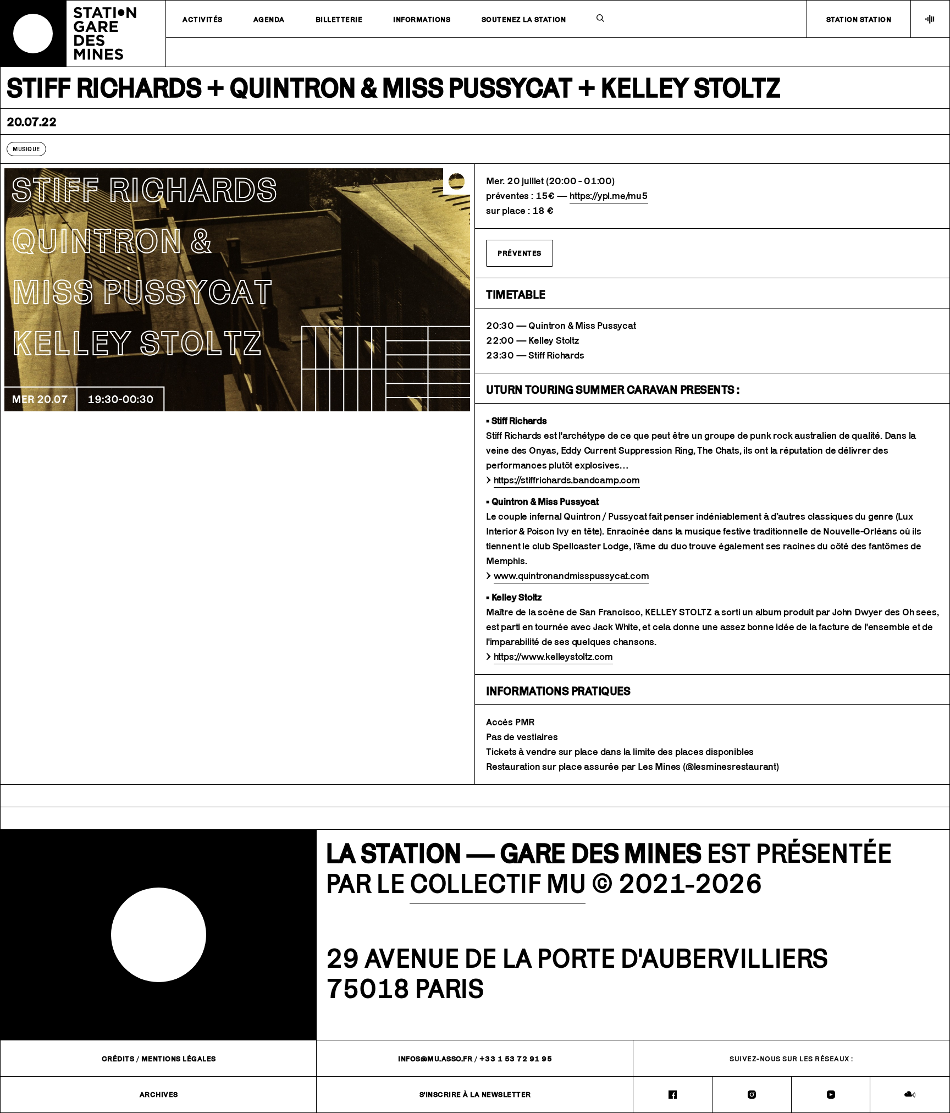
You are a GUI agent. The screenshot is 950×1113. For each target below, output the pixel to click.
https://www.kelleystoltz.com (553, 656)
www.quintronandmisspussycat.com (571, 575)
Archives (159, 1094)
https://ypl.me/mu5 (609, 195)
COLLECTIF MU (498, 883)
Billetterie (339, 19)
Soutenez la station (524, 19)
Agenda (269, 19)
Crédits (118, 1058)
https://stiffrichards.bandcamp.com (567, 480)
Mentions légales (178, 1058)
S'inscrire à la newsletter (475, 1094)
